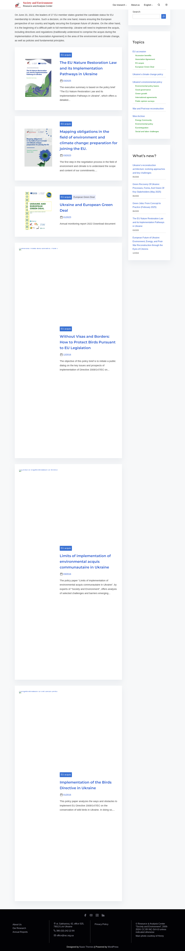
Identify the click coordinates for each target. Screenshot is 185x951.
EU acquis (66, 55)
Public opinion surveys (144, 101)
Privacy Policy (101, 924)
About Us (17, 924)
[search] (159, 5)
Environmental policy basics (147, 86)
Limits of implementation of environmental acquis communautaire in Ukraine (85, 561)
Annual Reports (20, 932)
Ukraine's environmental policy (147, 82)
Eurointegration (141, 128)
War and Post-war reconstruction (148, 108)
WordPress (113, 947)
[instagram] (97, 916)
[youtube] (91, 916)
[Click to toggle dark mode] (166, 4)
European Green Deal (84, 197)
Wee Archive (139, 116)
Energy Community (143, 120)
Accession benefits (143, 55)
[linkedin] (103, 916)
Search (136, 11)
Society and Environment (38, 2)
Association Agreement (145, 59)
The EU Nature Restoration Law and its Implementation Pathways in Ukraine (88, 68)
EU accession (139, 51)
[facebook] (85, 916)
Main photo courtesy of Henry (150, 936)
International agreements (146, 97)
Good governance (143, 90)
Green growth (141, 93)
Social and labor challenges (147, 131)
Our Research (19, 928)
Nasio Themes (86, 947)
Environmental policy (144, 124)
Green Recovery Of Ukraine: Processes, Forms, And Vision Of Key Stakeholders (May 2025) (148, 188)
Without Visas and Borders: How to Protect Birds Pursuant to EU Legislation (88, 342)
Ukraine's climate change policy (148, 74)
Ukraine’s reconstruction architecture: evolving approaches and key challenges (149, 169)
